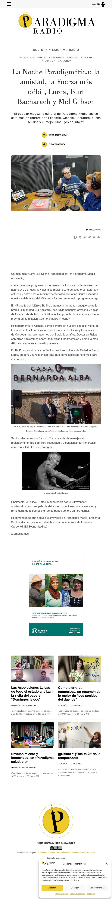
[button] (106, 863)
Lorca (67, 61)
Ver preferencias (97, 888)
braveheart (57, 57)
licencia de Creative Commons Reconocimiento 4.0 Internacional (66, 853)
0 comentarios (57, 144)
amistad (41, 57)
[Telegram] (89, 237)
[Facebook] (75, 237)
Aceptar (52, 888)
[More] (98, 237)
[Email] (94, 237)
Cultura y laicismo (50, 50)
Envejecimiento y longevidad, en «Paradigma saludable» (32, 758)
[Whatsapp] (84, 237)
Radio (74, 50)
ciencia (72, 57)
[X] (80, 237)
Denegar (75, 888)
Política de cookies (61, 894)
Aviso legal (91, 894)
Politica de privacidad (77, 894)
